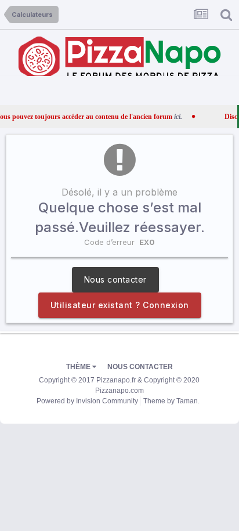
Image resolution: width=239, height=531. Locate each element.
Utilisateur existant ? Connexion (119, 305)
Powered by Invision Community (87, 401)
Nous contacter (115, 279)
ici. (169, 117)
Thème (79, 367)
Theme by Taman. (171, 401)
